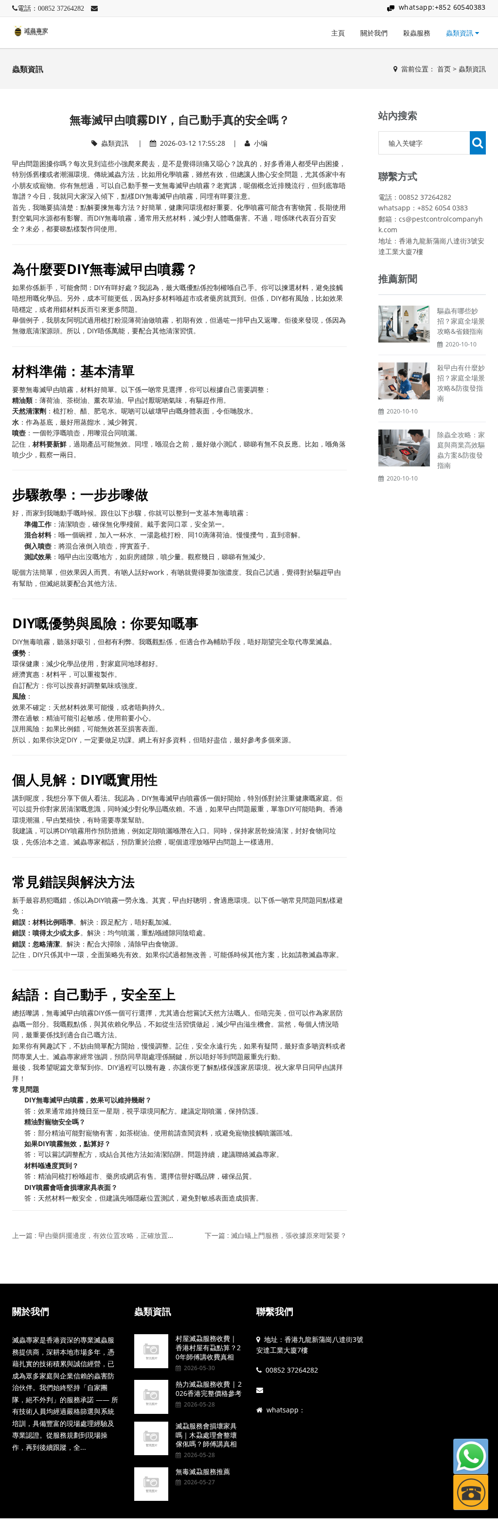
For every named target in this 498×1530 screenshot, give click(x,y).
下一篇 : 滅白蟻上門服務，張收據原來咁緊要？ (276, 1235)
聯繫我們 (274, 1311)
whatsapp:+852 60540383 (442, 7)
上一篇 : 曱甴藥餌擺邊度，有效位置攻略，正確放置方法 (96, 1235)
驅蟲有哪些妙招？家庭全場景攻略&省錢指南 (461, 321)
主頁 (338, 32)
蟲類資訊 (460, 32)
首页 (444, 68)
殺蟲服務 (416, 32)
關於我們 (374, 32)
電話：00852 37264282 (51, 8)
